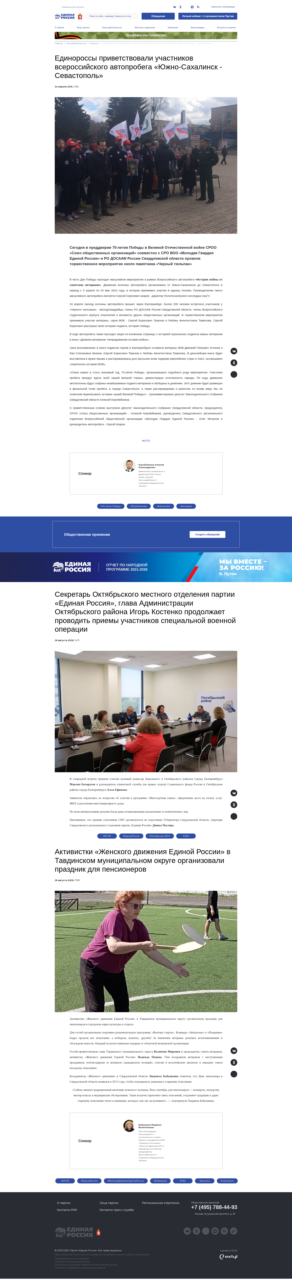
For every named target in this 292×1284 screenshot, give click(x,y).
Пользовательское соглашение (72, 1258)
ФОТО (146, 440)
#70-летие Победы (111, 506)
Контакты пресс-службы (117, 1210)
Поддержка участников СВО (146, 35)
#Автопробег (163, 506)
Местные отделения (145, 27)
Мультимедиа (197, 27)
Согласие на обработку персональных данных (80, 1268)
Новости (94, 43)
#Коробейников (139, 506)
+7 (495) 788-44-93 (214, 1207)
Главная (59, 43)
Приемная (173, 27)
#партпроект (227, 1181)
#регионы (205, 1181)
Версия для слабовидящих (223, 7)
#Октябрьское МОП (159, 836)
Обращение (158, 16)
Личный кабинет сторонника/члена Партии (208, 16)
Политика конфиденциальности (72, 1261)
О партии (59, 27)
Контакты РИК (67, 1210)
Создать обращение (207, 534)
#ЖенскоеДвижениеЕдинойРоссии (126, 1181)
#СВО (186, 836)
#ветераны (186, 506)
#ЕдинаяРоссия (131, 836)
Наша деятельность (112, 27)
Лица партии (83, 27)
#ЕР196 (107, 836)
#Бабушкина (160, 1181)
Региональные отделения (160, 1203)
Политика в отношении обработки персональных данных (86, 1265)
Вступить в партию (226, 27)
